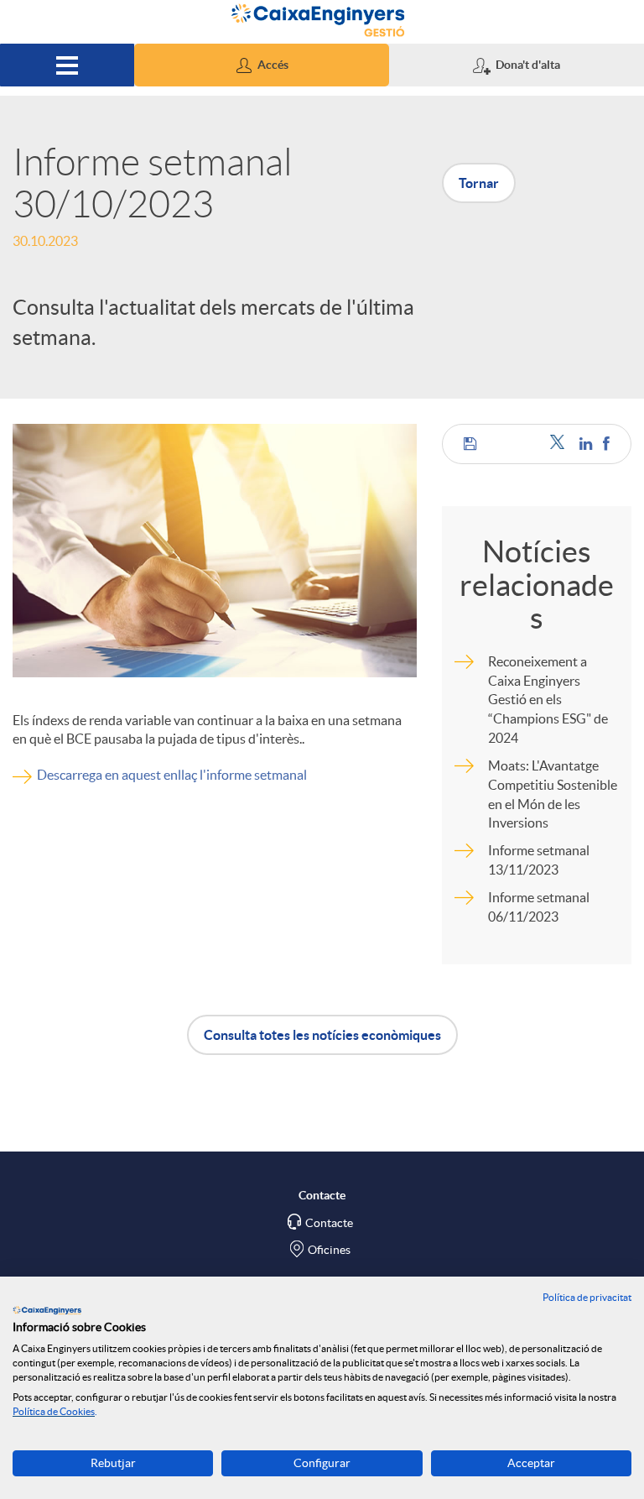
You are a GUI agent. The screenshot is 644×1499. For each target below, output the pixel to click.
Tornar (479, 183)
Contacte (329, 1223)
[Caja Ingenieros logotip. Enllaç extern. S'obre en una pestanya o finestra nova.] (47, 1310)
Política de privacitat (587, 1297)
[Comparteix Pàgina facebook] (606, 443)
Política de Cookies (54, 1411)
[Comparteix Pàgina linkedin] (587, 443)
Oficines (329, 1249)
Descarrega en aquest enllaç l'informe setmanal (172, 774)
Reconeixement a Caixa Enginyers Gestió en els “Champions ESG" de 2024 (548, 699)
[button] (261, 65)
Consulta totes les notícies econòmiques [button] (322, 1034)
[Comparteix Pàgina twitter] (560, 443)
